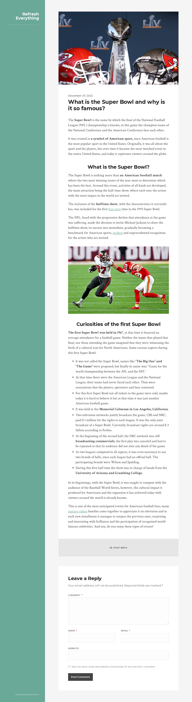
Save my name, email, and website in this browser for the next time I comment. (113, 666)
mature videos (77, 511)
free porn (114, 209)
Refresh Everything (27, 16)
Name (72, 630)
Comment (75, 595)
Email (125, 630)
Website (73, 648)
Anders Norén (32, 694)
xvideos (118, 233)
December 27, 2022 (80, 95)
